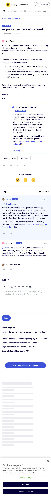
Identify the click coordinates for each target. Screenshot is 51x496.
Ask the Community (12, 18)
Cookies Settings (25, 478)
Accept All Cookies (25, 491)
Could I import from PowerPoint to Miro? (20, 343)
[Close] (48, 461)
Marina (8, 199)
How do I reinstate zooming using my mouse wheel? (25, 338)
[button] (2, 5)
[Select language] (35, 4)
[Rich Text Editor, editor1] (25, 301)
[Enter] (4, 11)
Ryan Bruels (10, 41)
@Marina (5, 248)
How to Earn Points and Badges (25, 365)
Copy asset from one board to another (19, 347)
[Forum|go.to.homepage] (17, 5)
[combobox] (25, 11)
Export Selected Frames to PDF (15, 351)
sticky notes (24, 158)
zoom (14, 158)
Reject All (25, 485)
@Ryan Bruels (20, 110)
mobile (6, 158)
